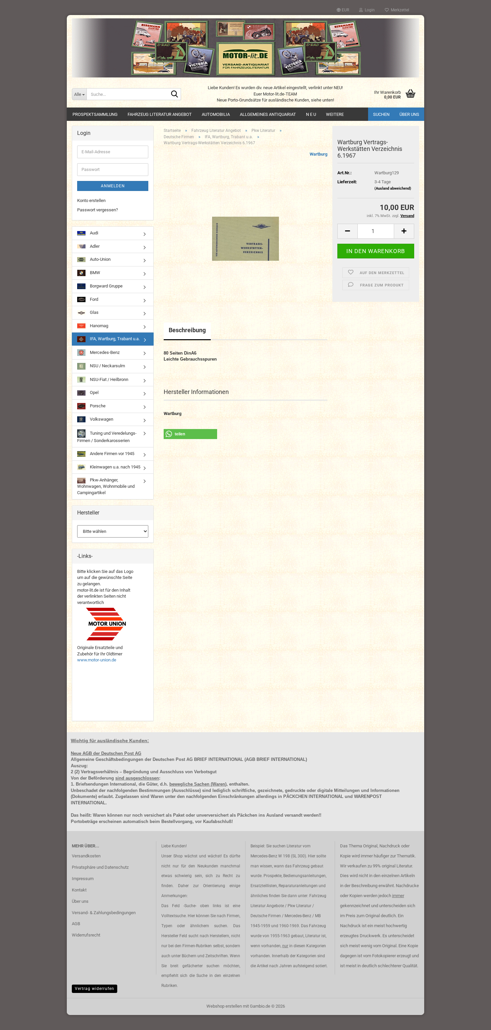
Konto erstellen (91, 200)
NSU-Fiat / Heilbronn (108, 379)
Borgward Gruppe (106, 285)
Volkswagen (101, 419)
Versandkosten (86, 855)
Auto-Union (100, 259)
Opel (94, 392)
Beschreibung (187, 330)
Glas (94, 312)
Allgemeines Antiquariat (268, 114)
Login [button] (369, 10)
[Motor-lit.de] (245, 48)
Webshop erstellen (224, 1006)
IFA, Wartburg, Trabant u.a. (114, 338)
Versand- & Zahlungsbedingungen (104, 912)
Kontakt (79, 889)
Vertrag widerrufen (94, 988)
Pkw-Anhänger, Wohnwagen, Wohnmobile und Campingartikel (106, 486)
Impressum (83, 878)
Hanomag (98, 325)
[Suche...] (174, 94)
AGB (76, 923)
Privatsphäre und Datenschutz (100, 867)
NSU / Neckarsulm (107, 365)
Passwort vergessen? (97, 209)
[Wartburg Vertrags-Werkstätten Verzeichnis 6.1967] (245, 225)
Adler (94, 246)
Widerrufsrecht (86, 935)
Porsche (97, 405)
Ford (93, 299)
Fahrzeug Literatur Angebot (160, 114)
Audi (93, 232)
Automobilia (216, 114)
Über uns (409, 114)
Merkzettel (399, 10)
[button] (343, 10)
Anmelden (113, 186)
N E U (311, 114)
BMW (94, 272)
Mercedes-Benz (104, 352)
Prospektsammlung (95, 114)
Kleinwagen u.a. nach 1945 (114, 466)
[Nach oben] (473, 1020)
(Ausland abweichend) (392, 188)
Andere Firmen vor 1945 (111, 453)
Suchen (381, 114)
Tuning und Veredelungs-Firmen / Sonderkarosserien (107, 437)
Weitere (335, 114)
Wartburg (318, 154)
